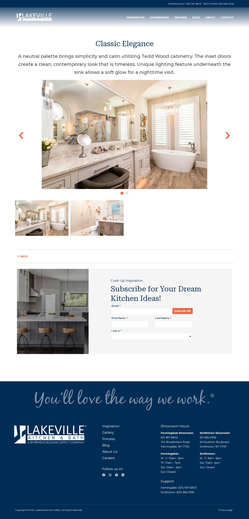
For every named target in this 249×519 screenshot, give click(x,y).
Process (180, 17)
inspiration (135, 17)
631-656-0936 (208, 437)
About (210, 17)
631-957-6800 (169, 437)
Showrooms (159, 17)
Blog (196, 17)
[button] (21, 135)
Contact (227, 17)
